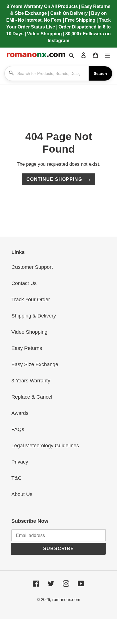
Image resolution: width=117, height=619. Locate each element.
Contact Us (24, 283)
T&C (16, 478)
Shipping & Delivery (33, 316)
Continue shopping (54, 179)
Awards (19, 413)
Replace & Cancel (31, 397)
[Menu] (107, 55)
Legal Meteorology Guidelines (45, 445)
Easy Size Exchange (34, 364)
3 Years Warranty (30, 381)
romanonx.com (66, 599)
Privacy (19, 462)
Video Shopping (29, 332)
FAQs (17, 429)
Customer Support (32, 267)
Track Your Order (30, 299)
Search (100, 73)
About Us (21, 494)
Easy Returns (26, 348)
